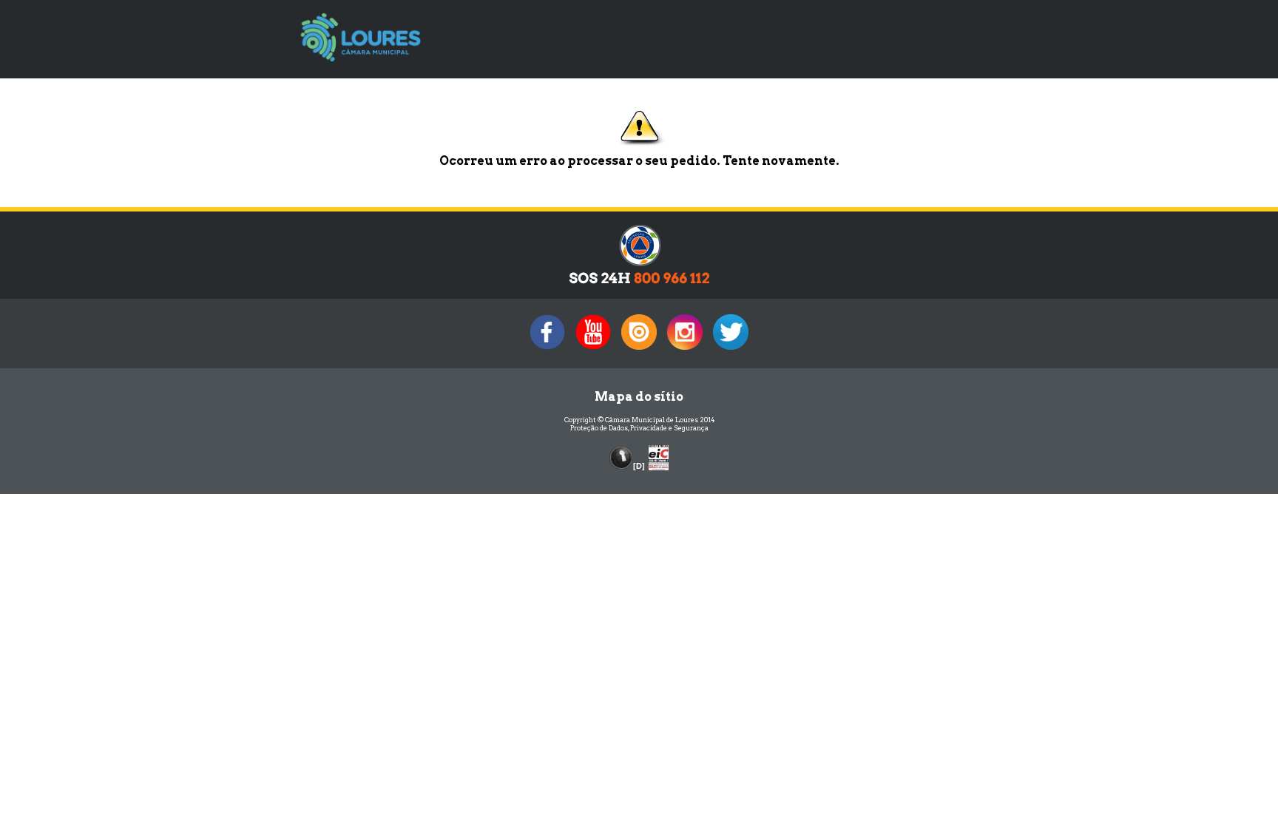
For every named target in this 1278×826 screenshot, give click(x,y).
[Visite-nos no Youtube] (593, 349)
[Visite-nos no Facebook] (547, 349)
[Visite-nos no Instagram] (684, 349)
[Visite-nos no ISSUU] (639, 349)
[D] (639, 465)
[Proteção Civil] (639, 283)
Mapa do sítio (639, 397)
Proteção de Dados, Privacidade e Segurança (639, 428)
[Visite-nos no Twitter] (730, 349)
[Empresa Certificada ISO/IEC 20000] (659, 457)
